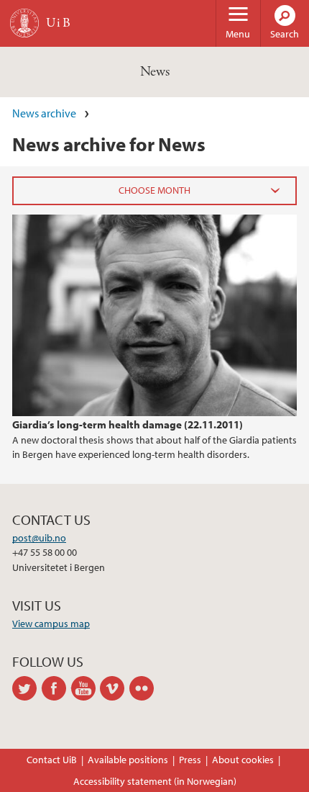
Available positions (128, 759)
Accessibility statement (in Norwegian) (154, 781)
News (155, 72)
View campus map (51, 623)
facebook (56, 688)
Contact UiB (52, 759)
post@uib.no (39, 537)
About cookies (243, 759)
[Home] (24, 23)
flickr (144, 688)
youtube (86, 688)
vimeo (114, 688)
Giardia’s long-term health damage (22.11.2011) (127, 424)
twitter (27, 688)
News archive (44, 113)
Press (190, 759)
